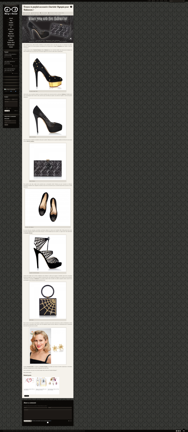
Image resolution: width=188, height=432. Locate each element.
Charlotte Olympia (33, 14)
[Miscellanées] (11, 36)
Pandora (59, 14)
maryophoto (8, 91)
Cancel (70, 420)
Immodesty (49, 14)
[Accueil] (11, 18)
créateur (38, 14)
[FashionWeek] (11, 42)
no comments (15, 58)
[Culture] (11, 31)
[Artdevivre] (11, 29)
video (166, 0)
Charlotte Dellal (27, 14)
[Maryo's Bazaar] (11, 14)
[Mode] (11, 38)
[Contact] (11, 47)
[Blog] (11, 20)
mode (56, 14)
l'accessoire (53, 14)
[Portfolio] (11, 22)
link (158, 0)
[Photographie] (11, 44)
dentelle (41, 14)
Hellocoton (13, 91)
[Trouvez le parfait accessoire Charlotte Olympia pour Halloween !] (48, 42)
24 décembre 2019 (9, 57)
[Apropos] (11, 25)
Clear (17, 110)
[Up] (184, 430)
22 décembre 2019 (9, 64)
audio (162, 0)
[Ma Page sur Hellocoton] (9, 89)
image (154, 0)
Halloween (44, 14)
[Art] (11, 27)
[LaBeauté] (11, 40)
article (150, 0)
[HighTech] (11, 33)
